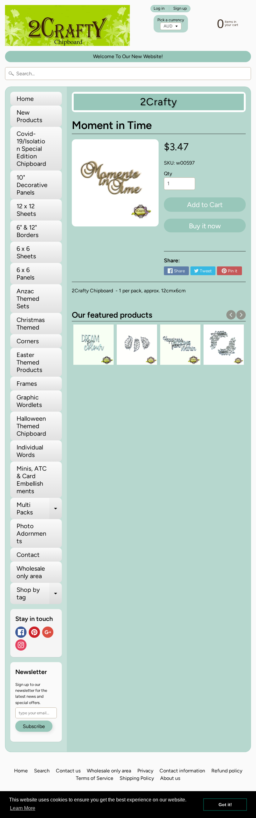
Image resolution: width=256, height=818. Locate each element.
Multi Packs (39, 509)
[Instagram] (21, 645)
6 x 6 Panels (25, 273)
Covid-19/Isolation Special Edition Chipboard (31, 148)
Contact (28, 554)
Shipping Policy (137, 778)
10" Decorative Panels (32, 185)
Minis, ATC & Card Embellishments (32, 480)
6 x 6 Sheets (26, 252)
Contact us (68, 771)
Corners (28, 341)
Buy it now (205, 226)
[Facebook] (21, 632)
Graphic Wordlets (29, 401)
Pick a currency (170, 19)
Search (42, 771)
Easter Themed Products (29, 362)
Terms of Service (94, 778)
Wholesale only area (31, 572)
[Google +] (47, 632)
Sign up (180, 9)
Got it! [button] (225, 804)
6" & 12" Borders (27, 231)
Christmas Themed (31, 323)
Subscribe (34, 726)
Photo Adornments (31, 533)
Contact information (182, 771)
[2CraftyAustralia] (67, 25)
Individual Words (30, 451)
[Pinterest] (34, 632)
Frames (27, 383)
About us (170, 778)
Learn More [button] (22, 808)
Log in (159, 9)
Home (25, 98)
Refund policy (226, 771)
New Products (29, 116)
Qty (168, 173)
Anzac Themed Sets (28, 298)
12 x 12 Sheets (26, 209)
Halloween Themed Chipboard (31, 426)
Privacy (145, 771)
